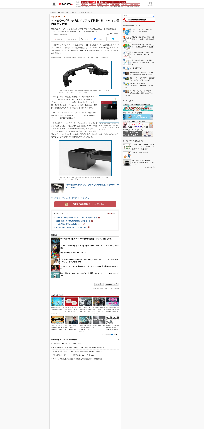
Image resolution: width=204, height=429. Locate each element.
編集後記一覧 (151, 167)
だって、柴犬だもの (140, 152)
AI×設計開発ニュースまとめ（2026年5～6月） (67, 343)
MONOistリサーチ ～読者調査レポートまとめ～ (136, 104)
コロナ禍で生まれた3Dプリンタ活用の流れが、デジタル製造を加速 (86, 239)
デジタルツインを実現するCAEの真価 (134, 121)
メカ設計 (58, 12)
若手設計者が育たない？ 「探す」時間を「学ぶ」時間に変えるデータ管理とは (77, 351)
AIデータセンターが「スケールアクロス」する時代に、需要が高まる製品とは (143, 147)
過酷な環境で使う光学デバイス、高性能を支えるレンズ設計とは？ (73, 355)
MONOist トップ (111, 284)
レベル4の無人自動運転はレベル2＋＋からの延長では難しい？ (143, 163)
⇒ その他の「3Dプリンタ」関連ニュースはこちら (70, 198)
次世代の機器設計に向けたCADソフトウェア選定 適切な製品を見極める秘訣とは (78, 347)
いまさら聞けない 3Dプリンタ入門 (73, 252)
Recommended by (106, 334)
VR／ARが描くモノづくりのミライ (133, 130)
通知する (73, 39)
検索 (152, 15)
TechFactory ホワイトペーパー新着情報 (64, 339)
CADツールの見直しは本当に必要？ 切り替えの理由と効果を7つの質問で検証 (77, 359)
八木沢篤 (109, 34)
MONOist (52, 12)
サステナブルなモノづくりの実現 (132, 113)
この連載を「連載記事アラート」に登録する (87, 204)
